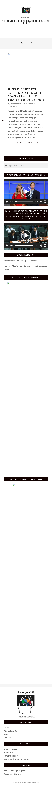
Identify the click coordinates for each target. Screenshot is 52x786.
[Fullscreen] (45, 201)
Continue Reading (26, 143)
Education (8, 752)
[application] (26, 191)
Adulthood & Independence (17, 759)
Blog (6, 734)
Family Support (11, 755)
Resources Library (12, 774)
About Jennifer (11, 731)
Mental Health (10, 749)
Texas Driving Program (15, 770)
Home (6, 727)
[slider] (24, 201)
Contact (8, 737)
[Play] (7, 201)
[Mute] (41, 201)
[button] (26, 192)
